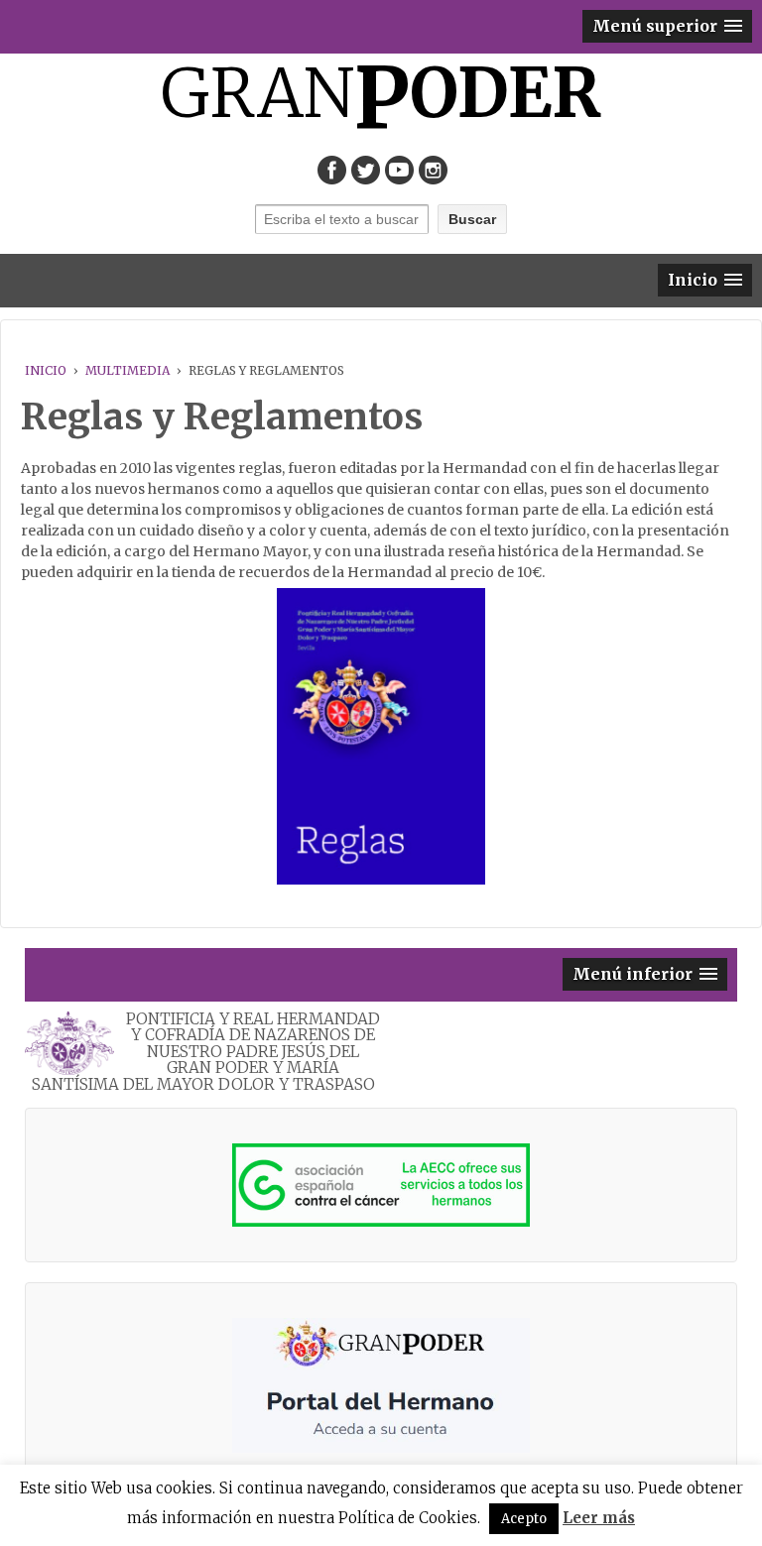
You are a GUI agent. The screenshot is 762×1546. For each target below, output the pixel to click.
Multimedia (127, 370)
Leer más (599, 1517)
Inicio (45, 370)
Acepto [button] (524, 1518)
